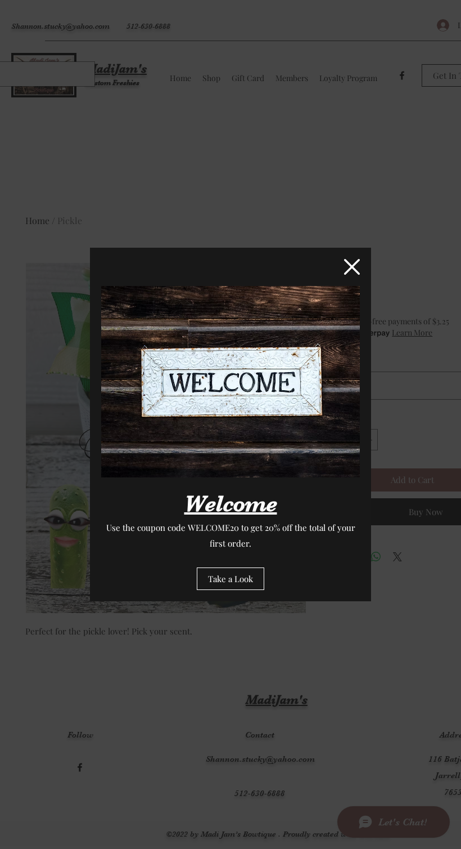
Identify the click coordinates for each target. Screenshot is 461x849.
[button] (352, 267)
